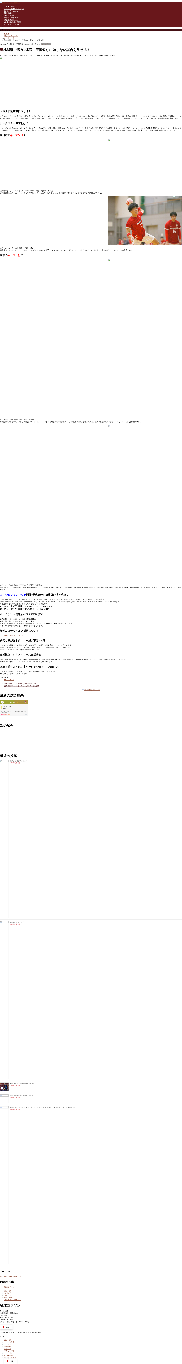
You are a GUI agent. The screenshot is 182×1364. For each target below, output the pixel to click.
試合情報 (7, 1346)
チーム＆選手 (9, 1342)
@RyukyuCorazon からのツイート (12, 1276)
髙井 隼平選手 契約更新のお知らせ (21, 1095)
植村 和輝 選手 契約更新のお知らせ (22, 1083)
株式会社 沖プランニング (18, 761)
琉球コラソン (9, 1287)
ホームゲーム (46, 44)
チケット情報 (9, 1351)
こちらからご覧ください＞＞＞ (12, 635)
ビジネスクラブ (10, 1358)
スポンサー (8, 1293)
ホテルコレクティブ (16, 922)
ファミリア (8, 1353)
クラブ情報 (8, 1297)
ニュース (7, 1291)
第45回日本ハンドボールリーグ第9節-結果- (20, 684)
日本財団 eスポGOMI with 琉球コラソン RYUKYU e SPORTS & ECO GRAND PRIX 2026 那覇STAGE (43, 1107)
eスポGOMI (8, 1355)
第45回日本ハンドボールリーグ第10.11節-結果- (21, 686)
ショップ (7, 1295)
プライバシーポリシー (12, 1300)
